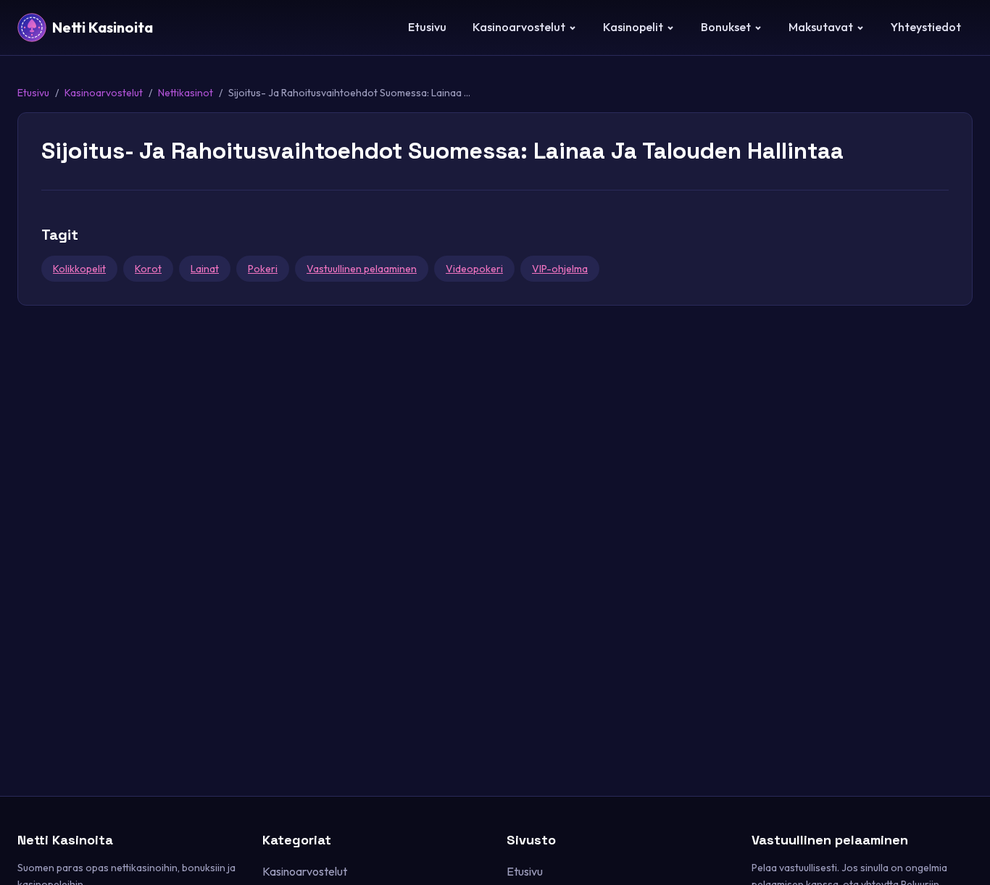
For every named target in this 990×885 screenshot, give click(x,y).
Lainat (205, 268)
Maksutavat (821, 27)
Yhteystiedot (926, 27)
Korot (148, 268)
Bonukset (726, 27)
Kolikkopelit (79, 268)
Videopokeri (474, 268)
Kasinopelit (633, 27)
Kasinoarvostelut (519, 27)
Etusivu (427, 27)
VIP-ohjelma (560, 268)
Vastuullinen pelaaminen (362, 268)
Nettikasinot (185, 92)
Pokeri (263, 268)
